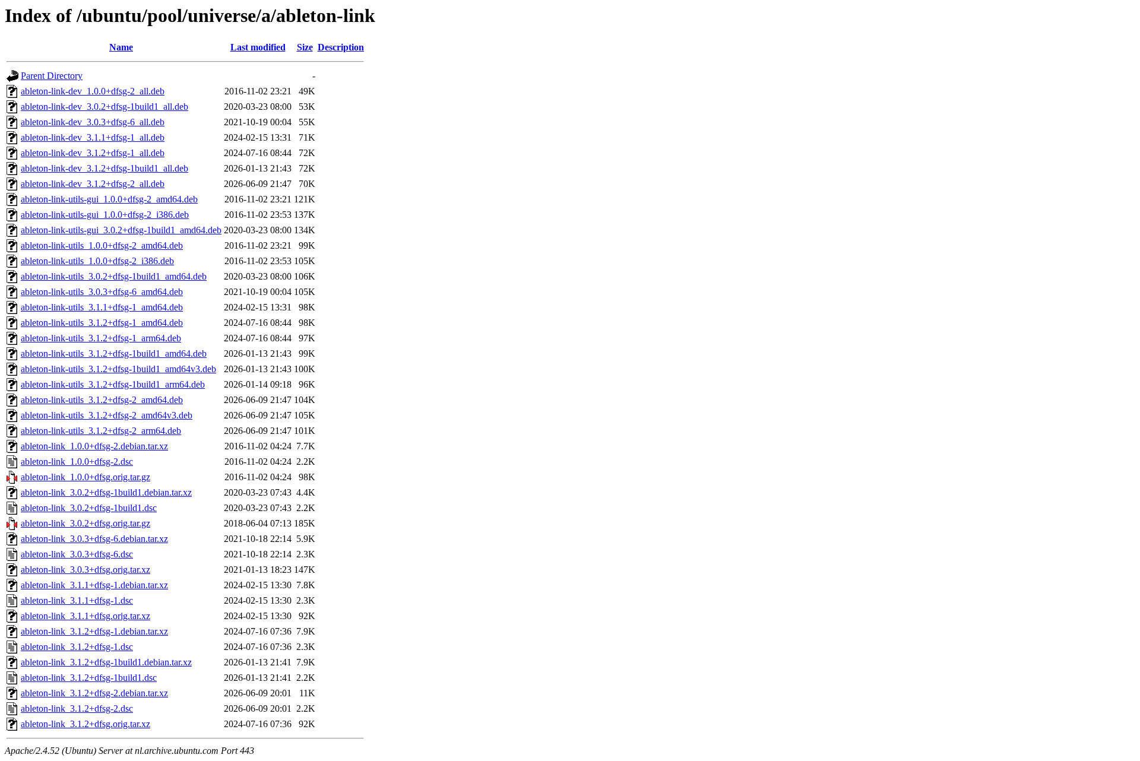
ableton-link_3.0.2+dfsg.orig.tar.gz (85, 523)
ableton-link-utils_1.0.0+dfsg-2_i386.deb (97, 261)
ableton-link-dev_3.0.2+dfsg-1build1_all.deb (104, 107)
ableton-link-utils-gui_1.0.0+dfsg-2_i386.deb (105, 215)
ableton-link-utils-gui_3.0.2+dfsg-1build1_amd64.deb (121, 230)
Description (341, 47)
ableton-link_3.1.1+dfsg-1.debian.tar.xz (94, 585)
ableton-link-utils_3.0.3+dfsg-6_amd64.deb (102, 292)
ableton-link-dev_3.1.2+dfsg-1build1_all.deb (104, 168)
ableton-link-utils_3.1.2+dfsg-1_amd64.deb (102, 323)
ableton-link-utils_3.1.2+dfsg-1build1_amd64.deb (114, 353)
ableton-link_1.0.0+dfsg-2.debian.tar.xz (94, 446)
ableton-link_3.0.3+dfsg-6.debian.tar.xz (94, 539)
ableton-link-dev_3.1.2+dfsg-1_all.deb (92, 153)
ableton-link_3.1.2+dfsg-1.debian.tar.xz (94, 631)
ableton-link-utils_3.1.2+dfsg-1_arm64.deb (101, 338)
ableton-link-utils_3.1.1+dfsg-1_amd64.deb (102, 307)
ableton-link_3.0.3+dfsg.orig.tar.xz (85, 570)
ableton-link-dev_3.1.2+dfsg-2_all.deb (92, 184)
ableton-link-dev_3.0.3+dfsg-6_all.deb (92, 122)
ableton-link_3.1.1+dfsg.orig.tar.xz (85, 616)
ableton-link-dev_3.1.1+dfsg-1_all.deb (92, 137)
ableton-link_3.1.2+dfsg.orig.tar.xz (85, 724)
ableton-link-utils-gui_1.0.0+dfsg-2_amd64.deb (109, 199)
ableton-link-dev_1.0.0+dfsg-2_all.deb (92, 91)
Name (121, 47)
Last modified (258, 47)
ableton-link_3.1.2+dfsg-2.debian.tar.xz (94, 693)
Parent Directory (52, 76)
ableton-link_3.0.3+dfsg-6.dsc (77, 554)
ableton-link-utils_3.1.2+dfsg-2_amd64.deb (102, 400)
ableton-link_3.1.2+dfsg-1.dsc (77, 647)
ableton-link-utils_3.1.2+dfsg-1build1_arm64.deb (113, 384)
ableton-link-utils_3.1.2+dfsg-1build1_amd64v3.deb (118, 369)
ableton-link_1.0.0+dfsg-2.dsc (77, 461)
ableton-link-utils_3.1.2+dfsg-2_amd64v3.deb (106, 415)
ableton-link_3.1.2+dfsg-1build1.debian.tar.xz (106, 662)
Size (305, 47)
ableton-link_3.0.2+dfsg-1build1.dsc (89, 508)
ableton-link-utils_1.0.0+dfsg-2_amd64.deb (102, 245)
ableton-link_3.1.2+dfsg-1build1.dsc (89, 678)
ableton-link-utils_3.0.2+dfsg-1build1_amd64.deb (114, 276)
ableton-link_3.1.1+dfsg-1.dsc (77, 600)
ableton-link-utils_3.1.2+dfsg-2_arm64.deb (101, 431)
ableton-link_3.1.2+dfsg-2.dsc (77, 708)
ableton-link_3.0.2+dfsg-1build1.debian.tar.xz (106, 492)
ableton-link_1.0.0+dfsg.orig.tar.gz (85, 477)
